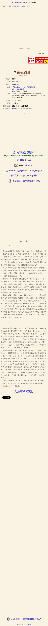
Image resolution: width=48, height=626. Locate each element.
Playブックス (35, 170)
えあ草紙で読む (24, 152)
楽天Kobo (22, 170)
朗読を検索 (25, 160)
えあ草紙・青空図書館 (19, 2)
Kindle (12, 170)
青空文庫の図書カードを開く (24, 175)
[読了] (15, 72)
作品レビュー (29, 165)
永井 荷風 (15, 81)
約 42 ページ (16, 109)
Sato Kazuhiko (26, 624)
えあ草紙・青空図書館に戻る (26, 181)
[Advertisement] (24, 28)
